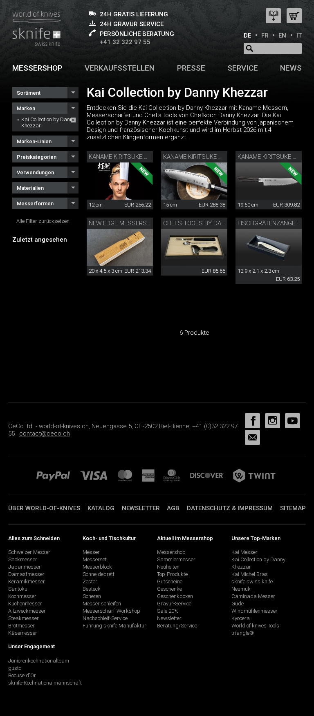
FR (265, 35)
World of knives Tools (255, 626)
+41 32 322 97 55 (125, 42)
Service (242, 68)
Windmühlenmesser (254, 611)
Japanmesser (24, 567)
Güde (237, 603)
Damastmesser (26, 574)
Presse (191, 68)
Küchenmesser (25, 603)
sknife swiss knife (252, 581)
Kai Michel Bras (249, 574)
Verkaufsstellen (120, 68)
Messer (91, 552)
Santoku (17, 589)
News (291, 68)
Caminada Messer (253, 596)
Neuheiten (168, 567)
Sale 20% (168, 611)
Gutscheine (169, 581)
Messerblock (97, 567)
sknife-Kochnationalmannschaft (45, 683)
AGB (173, 508)
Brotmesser (21, 626)
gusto (14, 668)
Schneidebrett (98, 574)
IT (299, 35)
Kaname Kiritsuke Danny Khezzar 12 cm (149, 156)
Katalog (100, 508)
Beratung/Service (177, 626)
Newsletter (141, 508)
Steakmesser (23, 618)
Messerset (95, 559)
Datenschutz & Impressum (230, 508)
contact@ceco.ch (44, 433)
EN (282, 35)
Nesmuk (241, 589)
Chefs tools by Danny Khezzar (211, 223)
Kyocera (240, 618)
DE (247, 35)
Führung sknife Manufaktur (114, 626)
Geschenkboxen (175, 596)
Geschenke (169, 589)
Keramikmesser (26, 581)
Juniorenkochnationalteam (38, 661)
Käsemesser (22, 633)
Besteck (92, 589)
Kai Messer (244, 552)
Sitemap (293, 508)
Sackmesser (22, 559)
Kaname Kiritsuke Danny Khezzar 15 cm (223, 156)
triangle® (242, 633)
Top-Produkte (172, 574)
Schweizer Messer (29, 552)
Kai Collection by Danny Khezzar (48, 122)
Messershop (37, 68)
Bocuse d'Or (22, 675)
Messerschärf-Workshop (111, 611)
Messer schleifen (102, 603)
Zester (90, 581)
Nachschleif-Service (105, 618)
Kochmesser (22, 596)
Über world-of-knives (44, 508)
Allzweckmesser (27, 611)
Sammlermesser (176, 559)
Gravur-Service (174, 603)
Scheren (92, 596)
